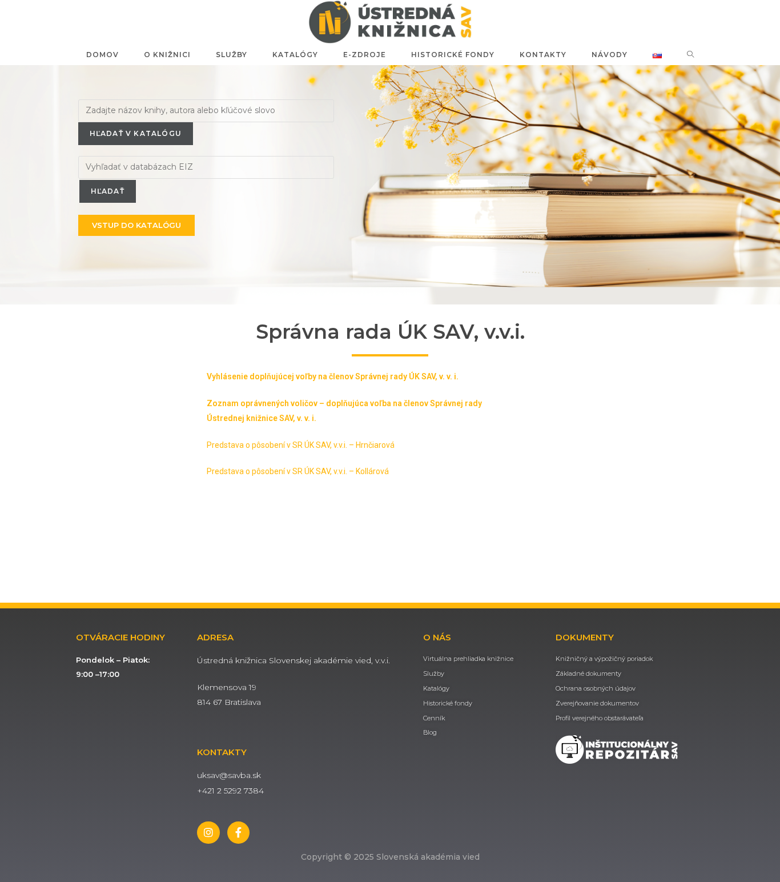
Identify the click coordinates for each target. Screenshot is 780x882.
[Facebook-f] (238, 832)
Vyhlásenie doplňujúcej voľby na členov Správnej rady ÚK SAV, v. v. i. (333, 376)
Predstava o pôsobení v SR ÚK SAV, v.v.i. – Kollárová (298, 471)
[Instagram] (208, 832)
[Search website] (690, 54)
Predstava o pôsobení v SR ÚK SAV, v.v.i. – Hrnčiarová (301, 445)
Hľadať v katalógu (136, 133)
